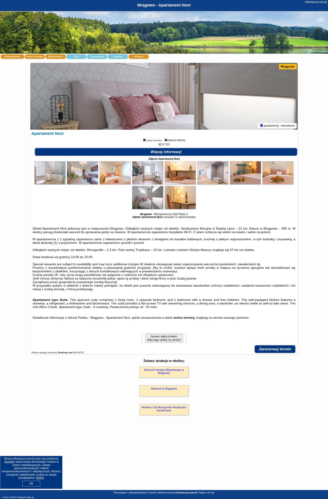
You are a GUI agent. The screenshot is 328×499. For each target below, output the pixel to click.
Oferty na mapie (35, 56)
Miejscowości (55, 56)
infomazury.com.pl (316, 2)
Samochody (97, 56)
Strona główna (12, 56)
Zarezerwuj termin (275, 349)
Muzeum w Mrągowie (164, 388)
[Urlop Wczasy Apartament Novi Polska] (50, 183)
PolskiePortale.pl (25, 497)
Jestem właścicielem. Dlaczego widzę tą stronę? (164, 338)
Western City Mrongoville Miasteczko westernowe (164, 409)
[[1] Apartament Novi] (164, 96)
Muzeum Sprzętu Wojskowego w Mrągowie (164, 371)
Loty (76, 56)
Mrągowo (288, 66)
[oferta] (261, 125)
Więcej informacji (166, 152)
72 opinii (179, 217)
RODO (40, 477)
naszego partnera (236, 317)
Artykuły (138, 56)
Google (9, 461)
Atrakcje (117, 56)
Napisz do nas (206, 492)
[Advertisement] (164, 457)
